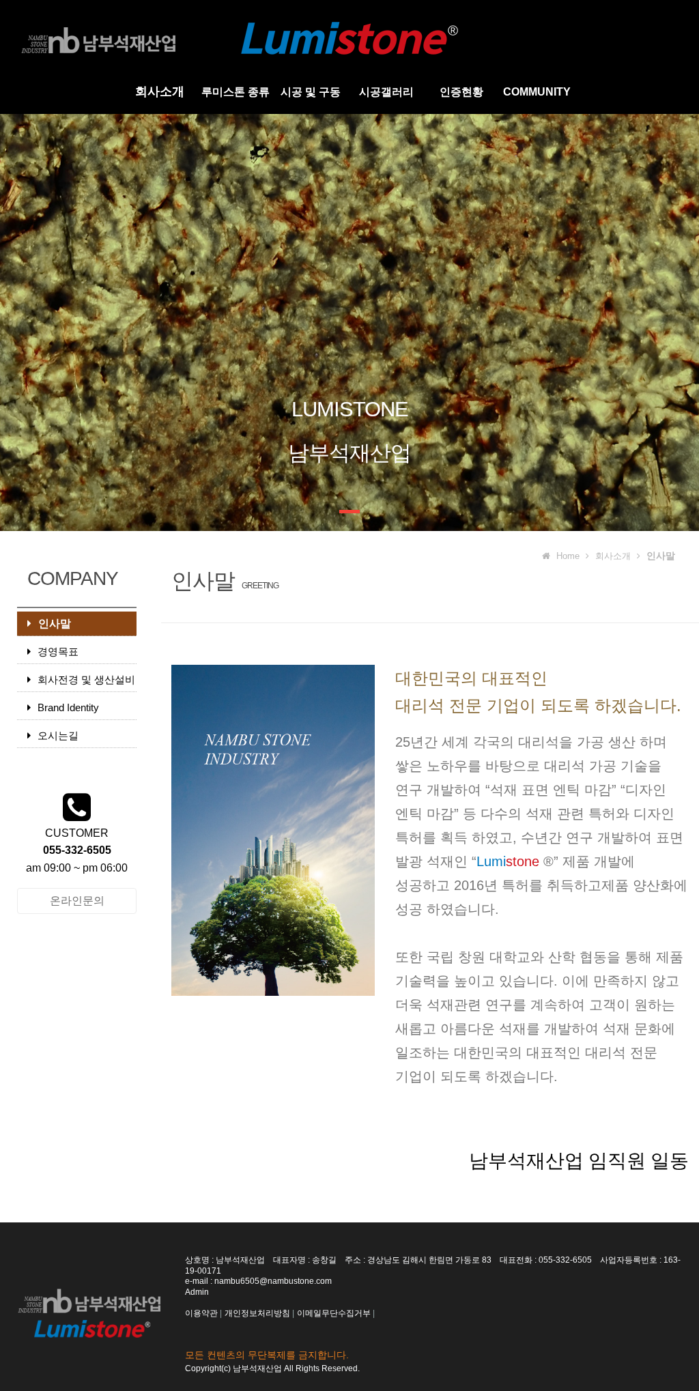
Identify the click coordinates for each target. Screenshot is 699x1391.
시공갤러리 (386, 92)
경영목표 (58, 651)
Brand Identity (68, 707)
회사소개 (159, 91)
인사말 (54, 623)
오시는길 (58, 735)
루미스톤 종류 (235, 92)
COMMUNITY (537, 92)
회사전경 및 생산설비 (86, 679)
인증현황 (461, 92)
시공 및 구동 (311, 92)
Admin (197, 1292)
